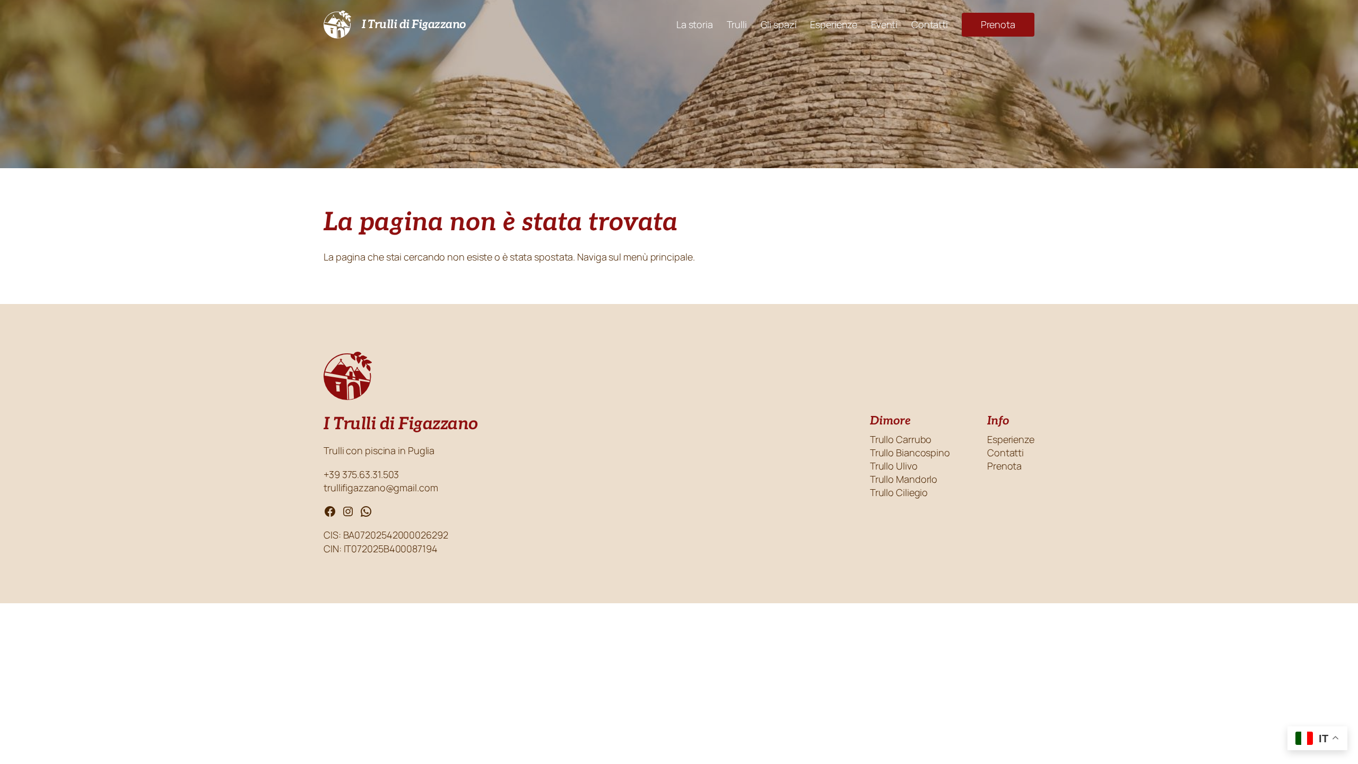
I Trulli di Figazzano (414, 24)
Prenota (998, 24)
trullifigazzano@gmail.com (381, 487)
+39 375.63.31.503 (362, 474)
